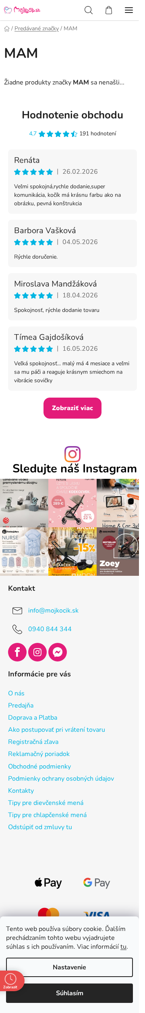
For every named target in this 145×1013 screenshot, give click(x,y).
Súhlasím (69, 993)
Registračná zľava (33, 741)
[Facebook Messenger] (57, 652)
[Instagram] (37, 652)
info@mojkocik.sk (53, 610)
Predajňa (20, 705)
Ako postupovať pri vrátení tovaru (56, 729)
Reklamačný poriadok (39, 754)
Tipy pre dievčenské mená (45, 802)
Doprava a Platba (32, 717)
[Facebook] (17, 652)
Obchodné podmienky (39, 766)
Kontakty (21, 790)
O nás (16, 693)
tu (123, 946)
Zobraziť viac (72, 408)
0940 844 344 (50, 629)
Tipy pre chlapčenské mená (47, 815)
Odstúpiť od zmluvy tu (40, 827)
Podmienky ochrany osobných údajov (61, 778)
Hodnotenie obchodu (72, 115)
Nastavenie (69, 967)
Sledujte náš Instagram (74, 469)
